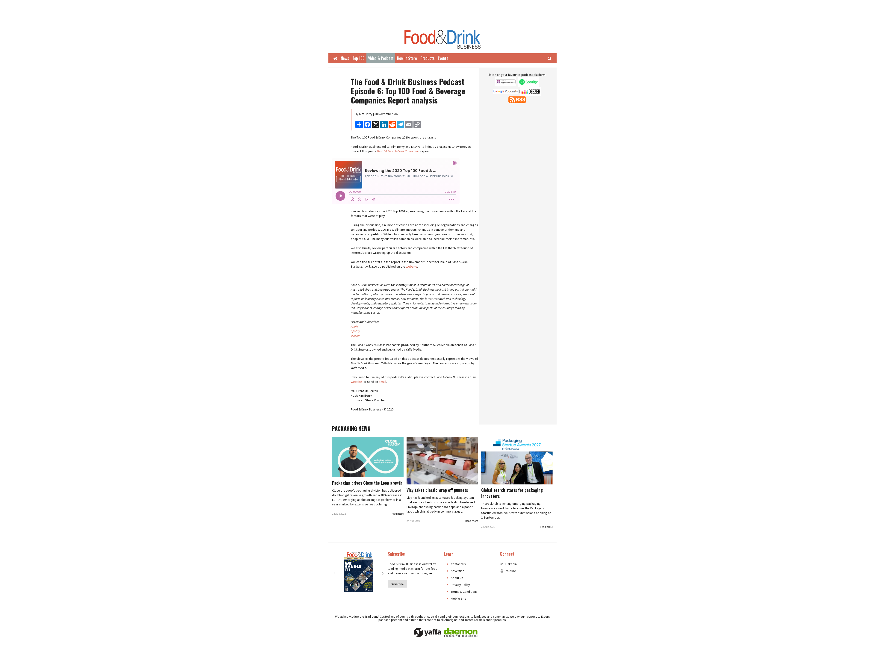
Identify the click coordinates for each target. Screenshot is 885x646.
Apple (354, 326)
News (345, 58)
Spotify (355, 331)
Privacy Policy (460, 585)
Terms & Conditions (464, 592)
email (382, 382)
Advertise (457, 571)
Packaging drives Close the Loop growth (367, 483)
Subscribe (397, 583)
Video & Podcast (381, 58)
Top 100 (358, 58)
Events (443, 58)
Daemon (461, 632)
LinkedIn (511, 564)
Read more (397, 513)
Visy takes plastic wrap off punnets (437, 490)
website (411, 266)
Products (427, 58)
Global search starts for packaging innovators (512, 493)
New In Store (407, 58)
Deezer (355, 335)
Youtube (511, 571)
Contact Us (458, 564)
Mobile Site (458, 598)
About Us (457, 578)
